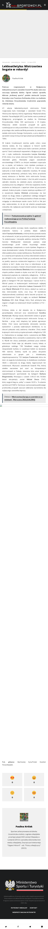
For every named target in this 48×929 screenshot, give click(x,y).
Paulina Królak (17, 78)
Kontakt (33, 908)
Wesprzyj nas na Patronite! (24, 912)
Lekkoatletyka (15, 62)
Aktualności (6, 62)
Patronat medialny (19, 908)
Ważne (23, 62)
